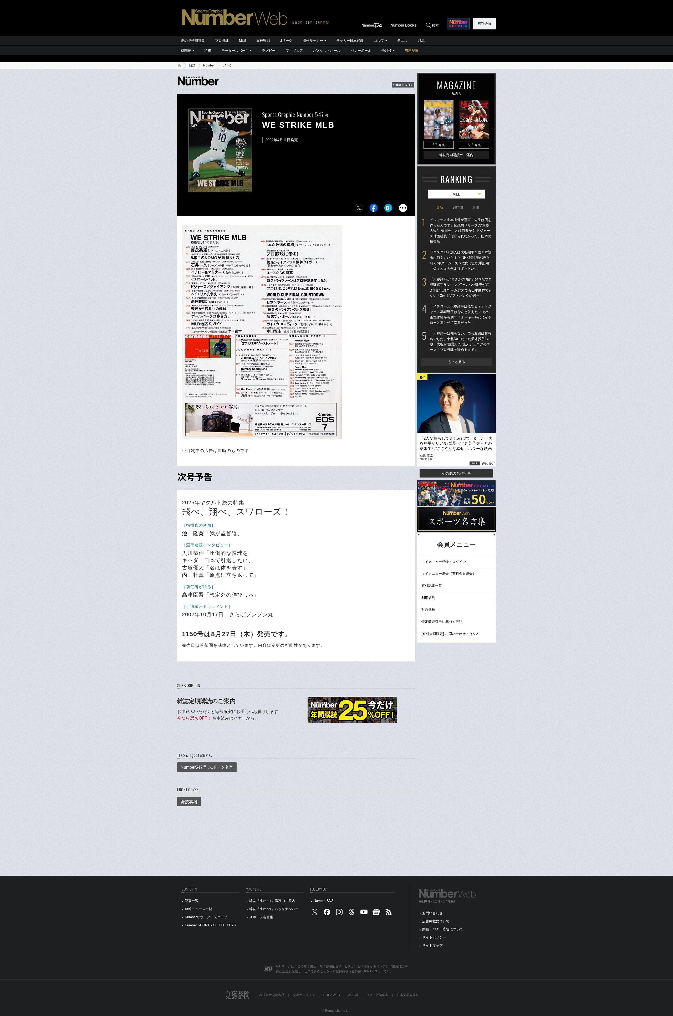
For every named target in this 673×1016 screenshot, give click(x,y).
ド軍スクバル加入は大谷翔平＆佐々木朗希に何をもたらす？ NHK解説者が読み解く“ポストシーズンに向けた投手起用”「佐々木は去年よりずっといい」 (460, 260)
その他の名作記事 (456, 473)
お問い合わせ (432, 913)
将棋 (207, 51)
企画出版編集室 (377, 995)
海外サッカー (313, 41)
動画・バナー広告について (442, 929)
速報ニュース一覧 (198, 909)
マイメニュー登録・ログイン (443, 562)
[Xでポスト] (359, 209)
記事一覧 (191, 901)
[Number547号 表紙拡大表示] (220, 189)
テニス (402, 41)
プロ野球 (222, 41)
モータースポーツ (235, 51)
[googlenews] (376, 913)
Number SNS (324, 901)
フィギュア (294, 51)
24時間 (457, 207)
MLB (242, 41)
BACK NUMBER (403, 85)
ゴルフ (379, 41)
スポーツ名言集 (261, 917)
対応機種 (428, 610)
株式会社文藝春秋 (271, 995)
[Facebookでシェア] (373, 209)
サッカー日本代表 (350, 41)
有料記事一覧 (431, 586)
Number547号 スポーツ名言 (207, 767)
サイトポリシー (434, 937)
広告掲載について (436, 921)
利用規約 (428, 598)
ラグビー (269, 51)
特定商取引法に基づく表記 (441, 622)
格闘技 (186, 51)
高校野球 (263, 41)
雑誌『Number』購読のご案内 (272, 901)
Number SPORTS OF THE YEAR (210, 925)
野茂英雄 (189, 802)
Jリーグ (286, 41)
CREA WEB (331, 995)
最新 (439, 207)
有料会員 (484, 23)
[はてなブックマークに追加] (388, 209)
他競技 (386, 51)
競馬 (421, 41)
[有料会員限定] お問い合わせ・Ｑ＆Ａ (450, 634)
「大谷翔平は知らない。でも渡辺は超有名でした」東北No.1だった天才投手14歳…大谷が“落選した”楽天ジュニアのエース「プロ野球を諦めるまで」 (460, 341)
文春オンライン (304, 995)
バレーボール (361, 51)
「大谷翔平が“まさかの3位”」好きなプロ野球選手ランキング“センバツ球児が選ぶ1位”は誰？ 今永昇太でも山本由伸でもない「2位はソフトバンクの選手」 (461, 287)
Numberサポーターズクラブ (206, 917)
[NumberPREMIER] (458, 23)
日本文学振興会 (408, 995)
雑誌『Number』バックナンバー (274, 909)
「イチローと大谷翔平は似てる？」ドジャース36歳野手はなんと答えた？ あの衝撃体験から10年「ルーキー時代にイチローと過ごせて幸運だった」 (461, 314)
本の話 (353, 995)
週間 (475, 207)
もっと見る (456, 362)
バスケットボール (326, 51)
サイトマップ (432, 945)
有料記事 (412, 51)
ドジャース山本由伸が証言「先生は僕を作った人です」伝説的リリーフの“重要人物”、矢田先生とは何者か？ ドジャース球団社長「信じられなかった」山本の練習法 (460, 231)
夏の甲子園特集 (193, 41)
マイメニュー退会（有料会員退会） (448, 574)
